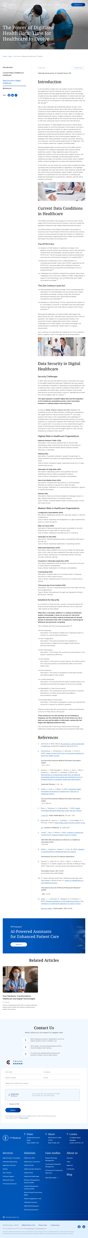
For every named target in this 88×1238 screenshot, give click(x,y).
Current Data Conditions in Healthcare (13, 74)
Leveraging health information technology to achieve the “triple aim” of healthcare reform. (61, 791)
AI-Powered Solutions (10, 1184)
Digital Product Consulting (11, 1158)
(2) (82, 257)
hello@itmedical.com (12, 1217)
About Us (59, 5)
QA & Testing (7, 1173)
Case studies (52, 1153)
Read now (19, 944)
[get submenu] (30, 4)
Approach (70, 1165)
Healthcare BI (28, 1173)
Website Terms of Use (28, 1225)
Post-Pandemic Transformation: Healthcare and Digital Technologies (19, 997)
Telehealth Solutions (30, 1202)
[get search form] (68, 5)
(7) (64, 394)
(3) (53, 269)
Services (36, 5)
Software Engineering (10, 1161)
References (7, 88)
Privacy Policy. (24, 1118)
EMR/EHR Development (31, 1206)
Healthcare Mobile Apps (31, 1176)
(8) (71, 414)
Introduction (8, 67)
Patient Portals (29, 1165)
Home (5, 56)
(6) (48, 309)
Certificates (70, 1169)
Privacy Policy (43, 1225)
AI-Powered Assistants (31, 1210)
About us (72, 1153)
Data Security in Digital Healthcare (12, 82)
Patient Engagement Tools (32, 1198)
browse (15, 1096)
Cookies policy (55, 1225)
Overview (70, 1158)
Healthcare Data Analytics (32, 1169)
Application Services (9, 1165)
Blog (10, 56)
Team (68, 1161)
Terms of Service (40, 1228)
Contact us (78, 5)
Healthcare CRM (29, 1158)
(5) (61, 298)
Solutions (26, 5)
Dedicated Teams (8, 1180)
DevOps (5, 1169)
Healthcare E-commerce (32, 1161)
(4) (57, 280)
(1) (47, 102)
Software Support (8, 1176)
